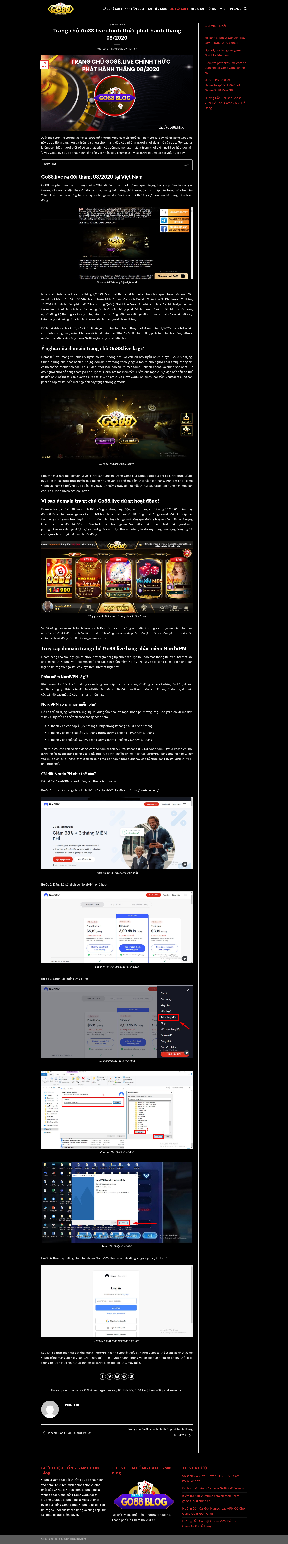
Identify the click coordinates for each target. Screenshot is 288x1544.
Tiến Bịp (132, 49)
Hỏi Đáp (212, 9)
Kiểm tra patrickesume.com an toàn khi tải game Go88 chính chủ (225, 68)
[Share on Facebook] (103, 1376)
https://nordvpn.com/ (144, 790)
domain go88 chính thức (120, 1390)
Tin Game (234, 9)
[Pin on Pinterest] (124, 1376)
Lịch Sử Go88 (179, 9)
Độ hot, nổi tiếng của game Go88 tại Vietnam (223, 53)
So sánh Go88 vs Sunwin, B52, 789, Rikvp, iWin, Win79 (225, 40)
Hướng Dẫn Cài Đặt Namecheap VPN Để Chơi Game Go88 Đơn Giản (222, 85)
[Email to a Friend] (117, 1376)
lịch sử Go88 (154, 1390)
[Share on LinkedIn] (131, 1376)
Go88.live (140, 1390)
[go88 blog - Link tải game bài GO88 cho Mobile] (60, 9)
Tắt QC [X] (137, 1507)
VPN (223, 9)
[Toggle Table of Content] (184, 165)
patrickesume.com (172, 1390)
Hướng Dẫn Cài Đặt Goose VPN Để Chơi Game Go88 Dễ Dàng (225, 103)
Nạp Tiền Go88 (134, 9)
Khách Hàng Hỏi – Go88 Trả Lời (69, 1432)
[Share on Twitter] (110, 1376)
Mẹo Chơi (197, 9)
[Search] (245, 9)
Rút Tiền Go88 (157, 9)
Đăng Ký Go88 (112, 9)
